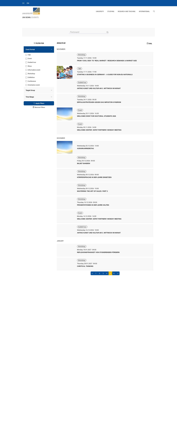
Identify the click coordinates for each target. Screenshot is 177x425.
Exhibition (31, 77)
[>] (118, 273)
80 (61, 43)
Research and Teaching (126, 11)
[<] (92, 273)
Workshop (31, 73)
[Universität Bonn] (31, 11)
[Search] (107, 32)
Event (30, 58)
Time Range (30, 97)
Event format (30, 49)
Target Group (30, 90)
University (100, 11)
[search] (153, 12)
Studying (110, 11)
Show (30, 66)
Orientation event (34, 85)
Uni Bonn (26, 17)
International (144, 11)
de (23, 3)
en (28, 3)
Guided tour (32, 62)
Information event (34, 70)
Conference (32, 81)
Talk (29, 55)
